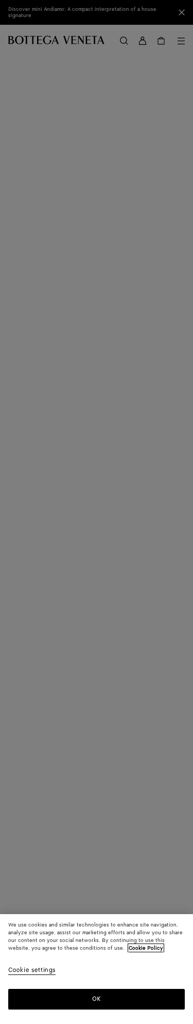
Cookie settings (32, 970)
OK (96, 999)
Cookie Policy (146, 948)
